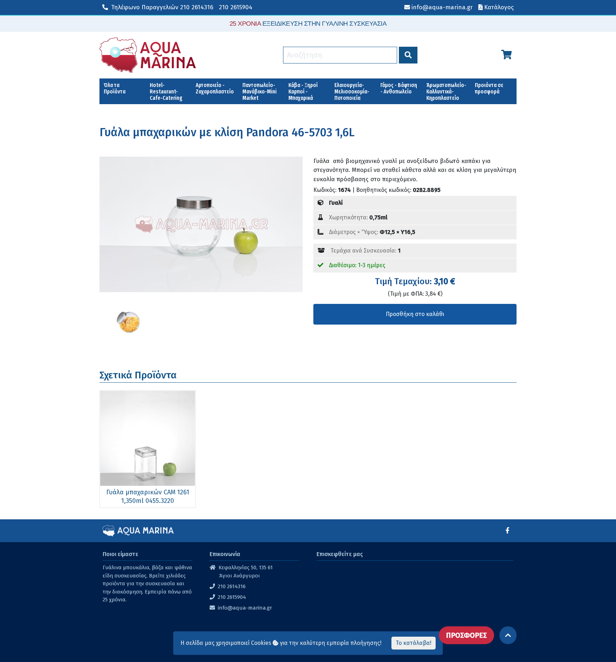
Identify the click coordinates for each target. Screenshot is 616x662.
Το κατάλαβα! (413, 643)
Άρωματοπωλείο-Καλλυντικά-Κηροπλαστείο (446, 91)
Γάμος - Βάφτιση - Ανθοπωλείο (398, 88)
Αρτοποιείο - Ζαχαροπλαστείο (215, 88)
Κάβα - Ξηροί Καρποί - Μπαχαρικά (303, 91)
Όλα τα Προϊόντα (114, 88)
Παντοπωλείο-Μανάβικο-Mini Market (259, 91)
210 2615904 (235, 7)
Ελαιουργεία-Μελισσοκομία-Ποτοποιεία (351, 91)
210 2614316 (162, 7)
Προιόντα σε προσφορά (489, 88)
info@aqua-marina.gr (245, 608)
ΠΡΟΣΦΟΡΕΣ (466, 635)
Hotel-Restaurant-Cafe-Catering (166, 91)
